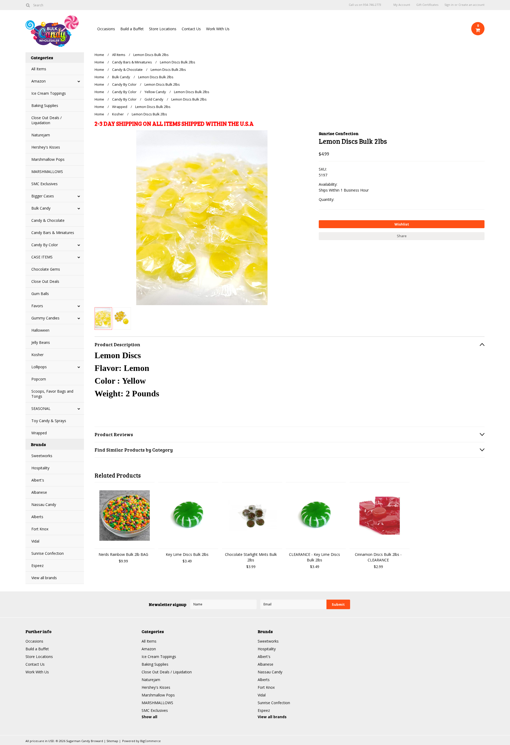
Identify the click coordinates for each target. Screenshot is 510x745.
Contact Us (191, 28)
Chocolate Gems (45, 269)
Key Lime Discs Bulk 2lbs (187, 554)
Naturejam (40, 134)
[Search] (28, 5)
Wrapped (39, 432)
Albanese (39, 492)
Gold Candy (153, 99)
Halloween (40, 330)
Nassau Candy (43, 504)
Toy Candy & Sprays (48, 420)
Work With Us (218, 28)
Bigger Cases (42, 195)
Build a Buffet (132, 28)
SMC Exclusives (44, 183)
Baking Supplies (44, 105)
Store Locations (162, 28)
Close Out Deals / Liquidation (46, 120)
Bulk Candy (40, 208)
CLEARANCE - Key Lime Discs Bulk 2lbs (314, 557)
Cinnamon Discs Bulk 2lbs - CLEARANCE (378, 557)
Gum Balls (40, 293)
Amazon (38, 81)
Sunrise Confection (47, 553)
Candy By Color (44, 244)
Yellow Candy (155, 91)
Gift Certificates (427, 5)
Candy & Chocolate (48, 220)
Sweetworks (41, 455)
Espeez (37, 565)
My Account (401, 5)
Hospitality (40, 467)
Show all (149, 716)
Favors (37, 305)
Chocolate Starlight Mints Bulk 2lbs (251, 557)
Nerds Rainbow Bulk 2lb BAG (123, 554)
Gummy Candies (45, 317)
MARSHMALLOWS (47, 171)
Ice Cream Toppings (48, 93)
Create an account (471, 5)
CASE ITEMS (42, 256)
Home (99, 54)
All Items (38, 68)
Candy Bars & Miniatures (52, 232)
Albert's (37, 480)
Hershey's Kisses (45, 147)
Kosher (37, 354)
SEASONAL (40, 408)
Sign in (449, 5)
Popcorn (38, 379)
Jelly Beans (40, 342)
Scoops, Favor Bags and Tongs (52, 394)
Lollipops (39, 366)
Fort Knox (39, 528)
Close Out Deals (45, 281)
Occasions (106, 28)
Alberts (37, 516)
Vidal (35, 541)
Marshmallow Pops (48, 159)
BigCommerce (150, 741)
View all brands (44, 577)
